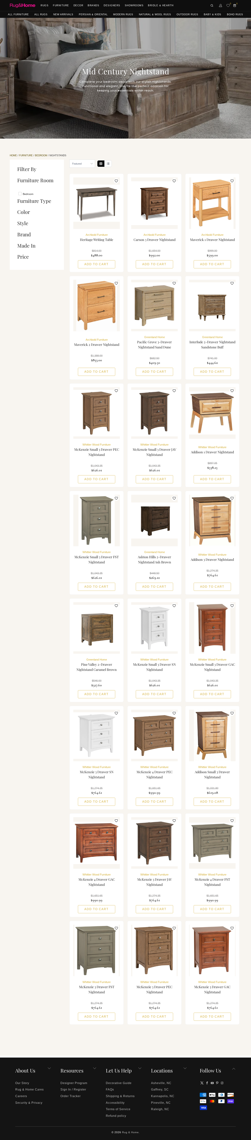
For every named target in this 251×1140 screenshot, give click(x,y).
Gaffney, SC (160, 1089)
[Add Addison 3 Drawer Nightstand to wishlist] (232, 498)
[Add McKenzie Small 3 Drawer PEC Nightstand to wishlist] (116, 390)
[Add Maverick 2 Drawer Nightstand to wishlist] (116, 283)
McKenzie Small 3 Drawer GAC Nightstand (212, 628)
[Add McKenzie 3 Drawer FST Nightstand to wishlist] (116, 928)
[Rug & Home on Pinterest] (217, 1083)
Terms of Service (118, 1109)
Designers (112, 5)
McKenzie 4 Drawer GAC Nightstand (96, 843)
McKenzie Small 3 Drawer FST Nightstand (96, 520)
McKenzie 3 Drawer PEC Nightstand (154, 950)
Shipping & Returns (120, 1096)
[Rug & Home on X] (202, 1083)
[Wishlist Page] (228, 5)
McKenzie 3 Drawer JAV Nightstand (154, 843)
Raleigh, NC (160, 1109)
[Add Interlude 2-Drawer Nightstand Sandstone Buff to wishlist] (232, 283)
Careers (21, 1096)
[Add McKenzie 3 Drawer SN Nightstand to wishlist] (116, 713)
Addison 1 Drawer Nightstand (212, 413)
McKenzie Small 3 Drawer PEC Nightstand (96, 413)
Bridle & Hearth (161, 5)
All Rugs (41, 14)
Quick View (96, 211)
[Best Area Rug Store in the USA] (22, 5)
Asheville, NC (161, 1083)
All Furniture (18, 14)
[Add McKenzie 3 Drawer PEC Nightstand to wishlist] (174, 928)
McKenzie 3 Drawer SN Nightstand (96, 735)
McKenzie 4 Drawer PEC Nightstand (154, 735)
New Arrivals (63, 14)
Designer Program (73, 1083)
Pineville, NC (161, 1102)
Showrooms (134, 5)
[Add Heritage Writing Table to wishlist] (116, 180)
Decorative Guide (119, 1083)
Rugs (45, 5)
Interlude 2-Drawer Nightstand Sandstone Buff (212, 305)
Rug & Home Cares (29, 1089)
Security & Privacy (28, 1102)
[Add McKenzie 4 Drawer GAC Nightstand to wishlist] (116, 820)
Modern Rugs (123, 14)
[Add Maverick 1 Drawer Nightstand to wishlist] (232, 180)
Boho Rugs (235, 14)
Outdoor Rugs (187, 14)
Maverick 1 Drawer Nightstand (212, 203)
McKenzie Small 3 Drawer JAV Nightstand (154, 413)
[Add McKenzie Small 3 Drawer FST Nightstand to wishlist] (116, 498)
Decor (78, 5)
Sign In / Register (73, 1089)
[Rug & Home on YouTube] (212, 1083)
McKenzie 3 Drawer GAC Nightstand (212, 950)
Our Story (22, 1083)
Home (13, 155)
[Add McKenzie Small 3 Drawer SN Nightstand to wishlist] (174, 605)
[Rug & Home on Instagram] (222, 1083)
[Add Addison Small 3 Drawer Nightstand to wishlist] (232, 713)
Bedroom (41, 155)
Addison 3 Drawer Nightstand (212, 520)
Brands (93, 5)
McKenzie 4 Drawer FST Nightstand (212, 843)
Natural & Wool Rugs (155, 14)
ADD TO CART (96, 264)
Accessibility (115, 1102)
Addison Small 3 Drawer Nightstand (212, 735)
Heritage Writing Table (96, 203)
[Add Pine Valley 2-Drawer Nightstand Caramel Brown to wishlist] (116, 605)
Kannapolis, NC (162, 1096)
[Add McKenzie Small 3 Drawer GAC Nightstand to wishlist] (232, 605)
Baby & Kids (212, 14)
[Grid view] (100, 163)
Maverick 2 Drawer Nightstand (96, 305)
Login (221, 5)
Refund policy (116, 1115)
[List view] (108, 163)
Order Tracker (70, 1096)
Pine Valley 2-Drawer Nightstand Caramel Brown (96, 628)
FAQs (110, 1089)
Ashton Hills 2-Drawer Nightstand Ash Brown (154, 520)
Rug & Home (130, 1132)
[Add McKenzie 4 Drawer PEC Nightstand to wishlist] (174, 713)
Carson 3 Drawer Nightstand (154, 203)
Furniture (61, 5)
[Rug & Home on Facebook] (207, 1083)
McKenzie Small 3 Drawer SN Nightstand (154, 628)
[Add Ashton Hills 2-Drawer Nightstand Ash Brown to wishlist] (174, 498)
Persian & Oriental (93, 14)
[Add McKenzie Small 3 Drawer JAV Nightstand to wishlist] (174, 390)
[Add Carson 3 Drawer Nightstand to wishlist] (174, 180)
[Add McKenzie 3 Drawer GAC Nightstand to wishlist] (232, 928)
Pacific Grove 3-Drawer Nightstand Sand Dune (154, 305)
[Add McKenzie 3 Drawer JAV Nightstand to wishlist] (174, 820)
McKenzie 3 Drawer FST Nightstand (96, 950)
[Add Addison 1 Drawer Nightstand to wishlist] (232, 390)
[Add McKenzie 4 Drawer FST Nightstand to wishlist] (232, 820)
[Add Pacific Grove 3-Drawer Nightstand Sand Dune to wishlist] (174, 283)
